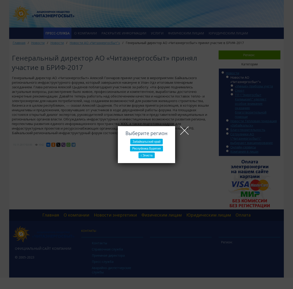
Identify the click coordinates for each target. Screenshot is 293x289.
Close (184, 130)
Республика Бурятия (146, 148)
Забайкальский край (146, 141)
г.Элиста (146, 155)
